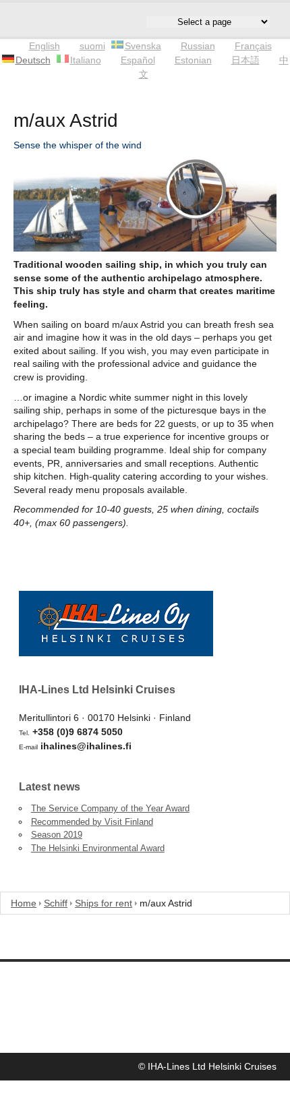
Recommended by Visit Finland (92, 822)
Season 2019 (56, 835)
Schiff (55, 903)
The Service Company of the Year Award (110, 808)
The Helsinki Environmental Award (98, 848)
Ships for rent (103, 903)
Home (23, 903)
